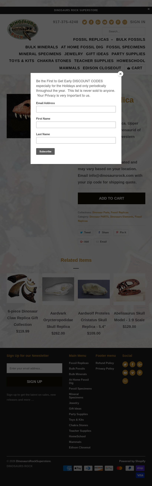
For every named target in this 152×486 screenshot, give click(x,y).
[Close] (120, 74)
